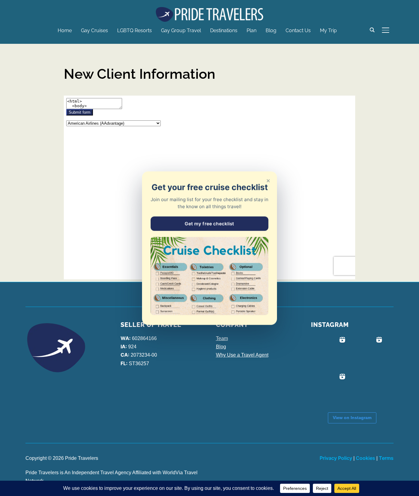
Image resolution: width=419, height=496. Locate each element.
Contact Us (298, 30)
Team (222, 338)
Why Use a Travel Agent (242, 355)
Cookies (365, 458)
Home (65, 30)
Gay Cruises (94, 30)
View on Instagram (352, 417)
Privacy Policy (336, 458)
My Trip (328, 30)
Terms (386, 458)
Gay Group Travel (181, 30)
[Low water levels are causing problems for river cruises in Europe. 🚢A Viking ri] (329, 352)
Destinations (223, 30)
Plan (251, 30)
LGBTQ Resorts (134, 30)
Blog (271, 30)
